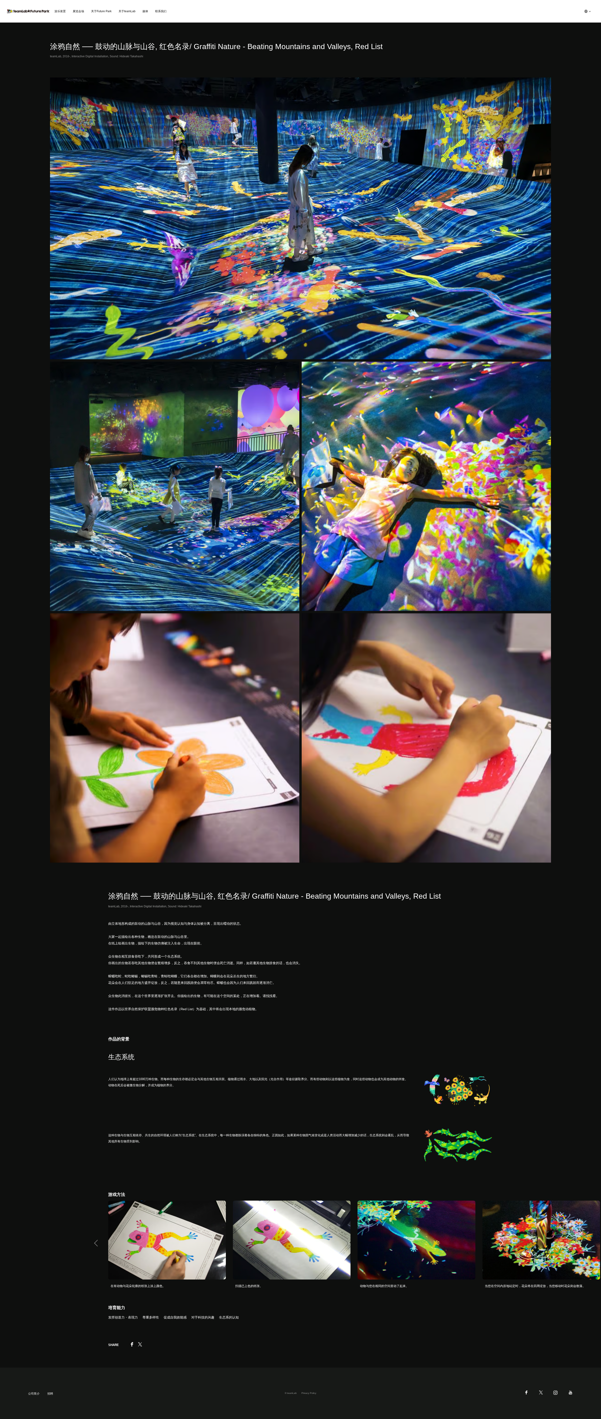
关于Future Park (101, 11)
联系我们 (160, 11)
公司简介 (34, 1393)
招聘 (50, 1393)
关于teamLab (127, 11)
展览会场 (78, 11)
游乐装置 (60, 11)
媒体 (145, 11)
